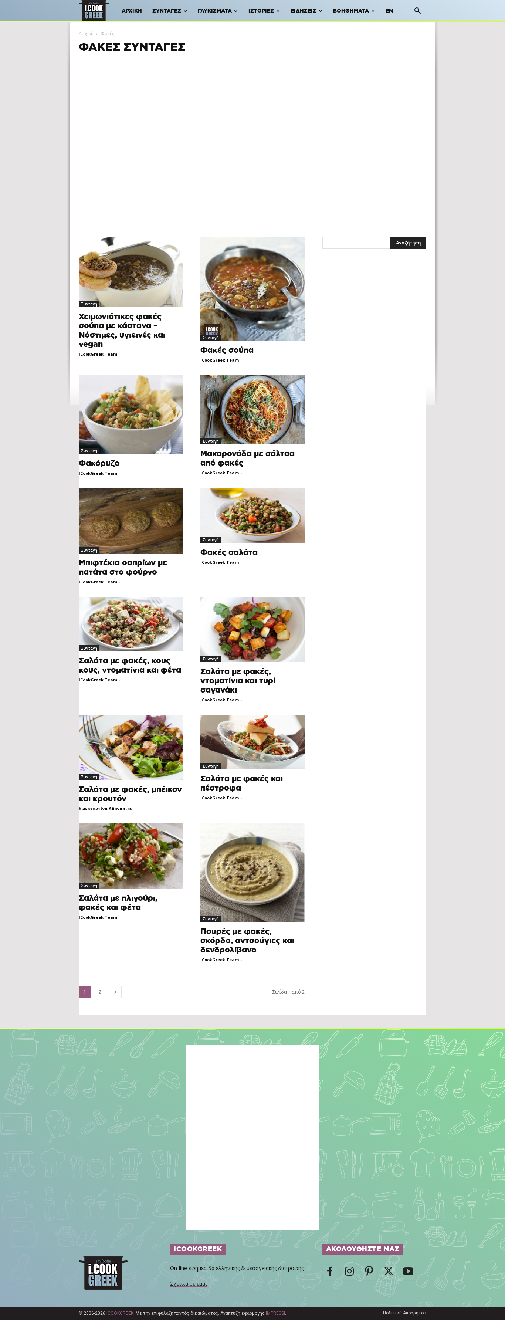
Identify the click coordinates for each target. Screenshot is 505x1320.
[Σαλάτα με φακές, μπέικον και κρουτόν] (131, 747)
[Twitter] (388, 1273)
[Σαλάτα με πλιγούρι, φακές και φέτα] (131, 856)
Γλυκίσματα (215, 11)
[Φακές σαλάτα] (252, 515)
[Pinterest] (369, 1273)
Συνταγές (166, 11)
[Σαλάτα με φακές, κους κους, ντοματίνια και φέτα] (131, 624)
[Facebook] (329, 1273)
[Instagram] (349, 1273)
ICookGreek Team (98, 354)
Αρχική (132, 11)
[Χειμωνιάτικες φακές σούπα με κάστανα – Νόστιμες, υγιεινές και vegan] (131, 272)
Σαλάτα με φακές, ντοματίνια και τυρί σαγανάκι (237, 681)
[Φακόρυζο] (131, 414)
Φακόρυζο (99, 463)
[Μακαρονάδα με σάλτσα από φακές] (252, 409)
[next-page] (115, 992)
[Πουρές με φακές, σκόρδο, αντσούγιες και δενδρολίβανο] (252, 872)
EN (389, 11)
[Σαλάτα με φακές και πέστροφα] (252, 742)
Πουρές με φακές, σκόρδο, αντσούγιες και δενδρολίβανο (247, 941)
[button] (417, 11)
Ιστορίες (261, 11)
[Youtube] (408, 1273)
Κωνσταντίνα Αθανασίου (105, 808)
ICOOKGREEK (119, 1313)
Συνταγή (89, 304)
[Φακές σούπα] (252, 289)
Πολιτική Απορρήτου (404, 1313)
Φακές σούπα (227, 350)
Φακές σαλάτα (229, 552)
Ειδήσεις (303, 11)
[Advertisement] (252, 106)
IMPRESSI (275, 1313)
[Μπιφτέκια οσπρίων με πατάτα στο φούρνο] (131, 521)
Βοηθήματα (351, 11)
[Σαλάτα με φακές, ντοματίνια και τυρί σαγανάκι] (252, 629)
